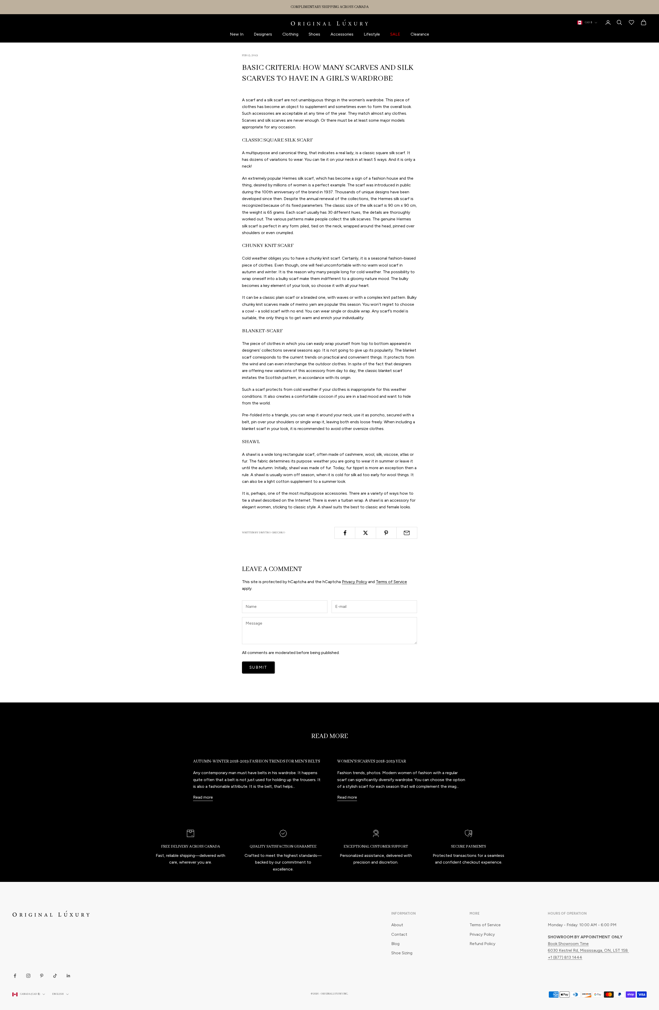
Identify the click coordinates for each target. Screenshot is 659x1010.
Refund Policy (482, 943)
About (397, 924)
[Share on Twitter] (365, 533)
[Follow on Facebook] (15, 975)
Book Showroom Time (568, 943)
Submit (258, 667)
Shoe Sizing (401, 952)
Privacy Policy (354, 581)
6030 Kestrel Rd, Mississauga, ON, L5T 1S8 (588, 950)
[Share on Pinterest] (386, 533)
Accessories (342, 34)
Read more (203, 797)
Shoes (314, 34)
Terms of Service (391, 581)
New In (237, 34)
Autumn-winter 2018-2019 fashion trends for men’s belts (256, 761)
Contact (399, 934)
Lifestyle (372, 34)
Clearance (420, 34)
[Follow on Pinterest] (41, 975)
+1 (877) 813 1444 (565, 957)
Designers (263, 34)
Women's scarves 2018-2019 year (371, 761)
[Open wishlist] (631, 22)
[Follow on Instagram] (28, 975)
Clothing (290, 34)
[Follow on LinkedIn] (68, 975)
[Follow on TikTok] (55, 975)
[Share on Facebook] (345, 533)
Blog (395, 943)
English (58, 994)
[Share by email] (407, 533)
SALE (395, 34)
